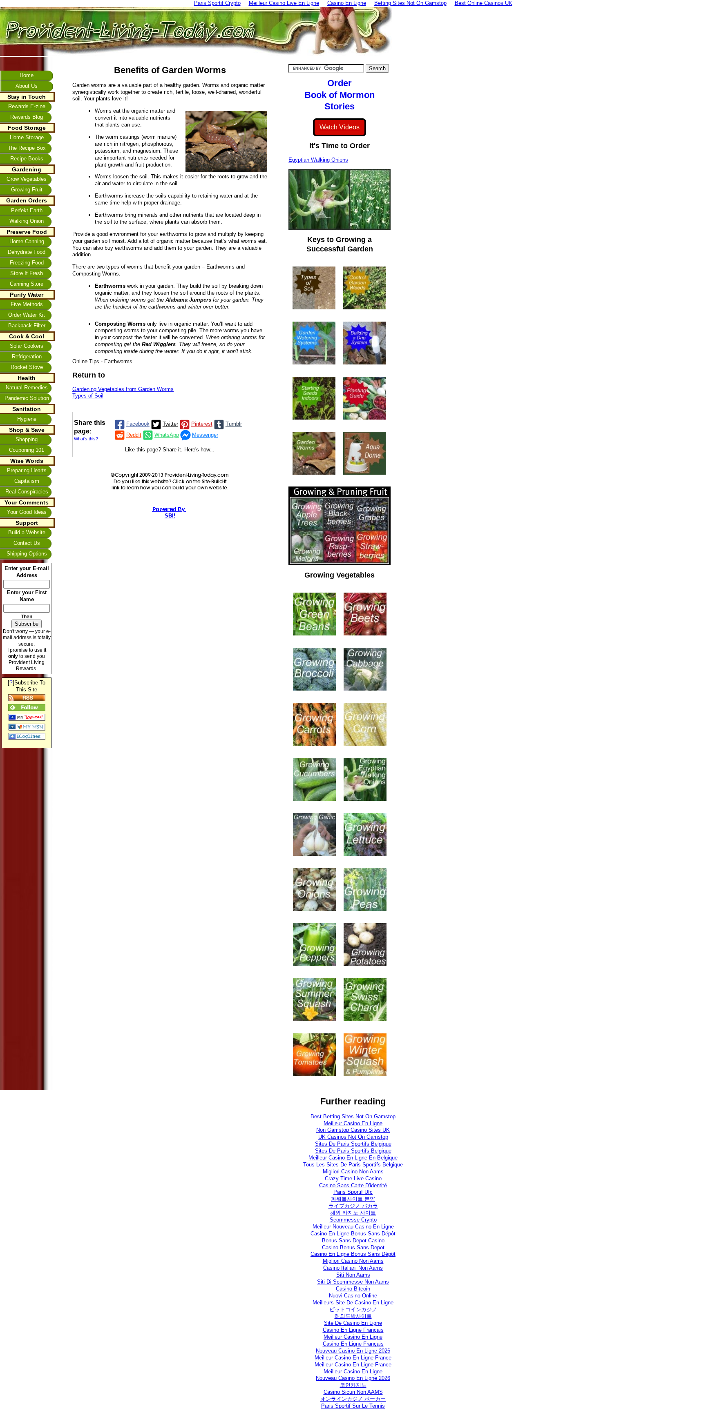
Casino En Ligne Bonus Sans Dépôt (353, 1234)
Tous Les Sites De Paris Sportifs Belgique (353, 1165)
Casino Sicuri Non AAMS (353, 1392)
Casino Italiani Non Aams (353, 1268)
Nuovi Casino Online (353, 1296)
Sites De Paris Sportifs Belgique (353, 1144)
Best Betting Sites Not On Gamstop (353, 1116)
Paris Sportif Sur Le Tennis (353, 1406)
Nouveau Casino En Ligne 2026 (353, 1351)
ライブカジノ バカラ (353, 1206)
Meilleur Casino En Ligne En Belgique (353, 1158)
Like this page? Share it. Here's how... (169, 449)
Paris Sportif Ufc (353, 1192)
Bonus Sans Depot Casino (353, 1240)
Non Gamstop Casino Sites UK (353, 1130)
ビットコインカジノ (353, 1309)
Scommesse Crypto (353, 1220)
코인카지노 (353, 1385)
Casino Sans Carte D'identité (353, 1185)
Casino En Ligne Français (353, 1330)
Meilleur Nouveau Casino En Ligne (353, 1227)
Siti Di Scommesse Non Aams (353, 1282)
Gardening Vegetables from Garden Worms (123, 389)
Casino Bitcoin (353, 1289)
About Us (27, 86)
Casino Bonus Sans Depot (353, 1247)
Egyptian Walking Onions (318, 160)
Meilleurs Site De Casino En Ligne (353, 1302)
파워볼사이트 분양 (353, 1199)
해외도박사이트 (353, 1316)
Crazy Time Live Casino (353, 1178)
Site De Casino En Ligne (353, 1323)
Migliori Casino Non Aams (353, 1171)
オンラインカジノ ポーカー (353, 1399)
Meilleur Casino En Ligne (353, 1123)
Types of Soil (87, 396)
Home (27, 75)
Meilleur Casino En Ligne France (353, 1358)
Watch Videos (339, 127)
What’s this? (86, 438)
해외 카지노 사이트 (353, 1213)
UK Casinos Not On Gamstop (353, 1137)
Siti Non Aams (353, 1275)
